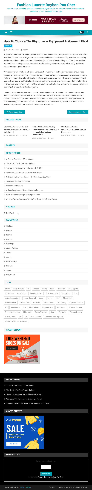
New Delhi (36, 303)
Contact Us (52, 487)
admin (25, 50)
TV (20, 317)
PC (6, 307)
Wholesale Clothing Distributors (18, 181)
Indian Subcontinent (12, 298)
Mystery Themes (25, 487)
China (44, 289)
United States (36, 317)
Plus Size (9, 266)
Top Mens (62, 312)
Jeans (8, 253)
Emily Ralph (9, 293)
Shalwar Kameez (75, 307)
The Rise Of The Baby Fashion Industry (20, 164)
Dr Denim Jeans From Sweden (16, 112)
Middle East (67, 298)
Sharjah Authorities (12, 312)
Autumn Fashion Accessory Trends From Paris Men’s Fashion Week (31, 199)
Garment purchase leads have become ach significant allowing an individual (17, 129)
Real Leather (34, 307)
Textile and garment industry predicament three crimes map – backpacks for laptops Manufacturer (45, 131)
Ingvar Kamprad (30, 298)
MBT (58, 298)
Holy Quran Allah (52, 293)
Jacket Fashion (12, 248)
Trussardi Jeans (76, 312)
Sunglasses (10, 275)
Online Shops (49, 303)
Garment (8, 46)
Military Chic (24, 303)
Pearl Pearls (15, 307)
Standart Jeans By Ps (14, 186)
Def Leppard (73, 289)
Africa (7, 289)
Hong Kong (66, 293)
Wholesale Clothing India (53, 317)
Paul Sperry (61, 303)
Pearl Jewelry (11, 261)
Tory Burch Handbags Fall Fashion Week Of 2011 (24, 168)
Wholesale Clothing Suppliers (16, 321)
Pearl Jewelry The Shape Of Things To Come (23, 195)
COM (52, 289)
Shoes (8, 270)
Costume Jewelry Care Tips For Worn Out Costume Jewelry (78, 112)
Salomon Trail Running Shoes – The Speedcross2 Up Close (28, 177)
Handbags (10, 244)
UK (26, 317)
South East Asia (41, 312)
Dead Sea (61, 289)
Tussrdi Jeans (10, 317)
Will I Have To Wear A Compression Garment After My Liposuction (73, 129)
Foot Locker (21, 293)
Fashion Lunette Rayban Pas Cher (46, 5)
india (75, 293)
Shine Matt (27, 312)
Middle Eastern (10, 303)
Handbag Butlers (36, 293)
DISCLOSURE (63, 487)
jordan (50, 298)
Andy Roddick (18, 289)
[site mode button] (81, 32)
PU (24, 307)
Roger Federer (47, 307)
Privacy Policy (75, 487)
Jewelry (9, 257)
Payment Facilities (76, 303)
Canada (36, 289)
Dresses (9, 230)
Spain (53, 312)
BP (28, 289)
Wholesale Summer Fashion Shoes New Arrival (24, 172)
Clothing (9, 226)
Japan (41, 298)
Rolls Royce (61, 307)
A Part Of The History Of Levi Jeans (19, 159)
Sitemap (85, 487)
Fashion (9, 235)
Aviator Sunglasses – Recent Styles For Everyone (24, 190)
